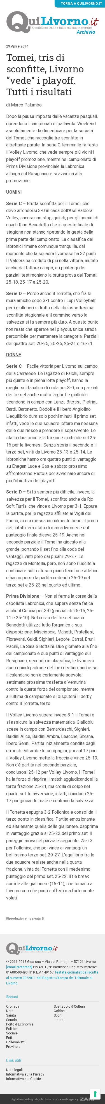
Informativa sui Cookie (23, 1079)
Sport (58, 1015)
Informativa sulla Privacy (25, 1074)
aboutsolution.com (46, 1099)
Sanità (11, 1015)
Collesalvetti (15, 1042)
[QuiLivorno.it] (52, 950)
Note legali (14, 1070)
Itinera (59, 1020)
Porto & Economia (20, 1024)
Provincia (13, 1047)
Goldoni (60, 1011)
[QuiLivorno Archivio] (52, 22)
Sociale (12, 1033)
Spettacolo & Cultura (69, 1006)
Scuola (11, 1020)
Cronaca (12, 1006)
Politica (12, 1029)
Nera (9, 1011)
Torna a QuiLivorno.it (81, 4)
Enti (9, 1038)
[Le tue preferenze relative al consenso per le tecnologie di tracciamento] (95, 1094)
